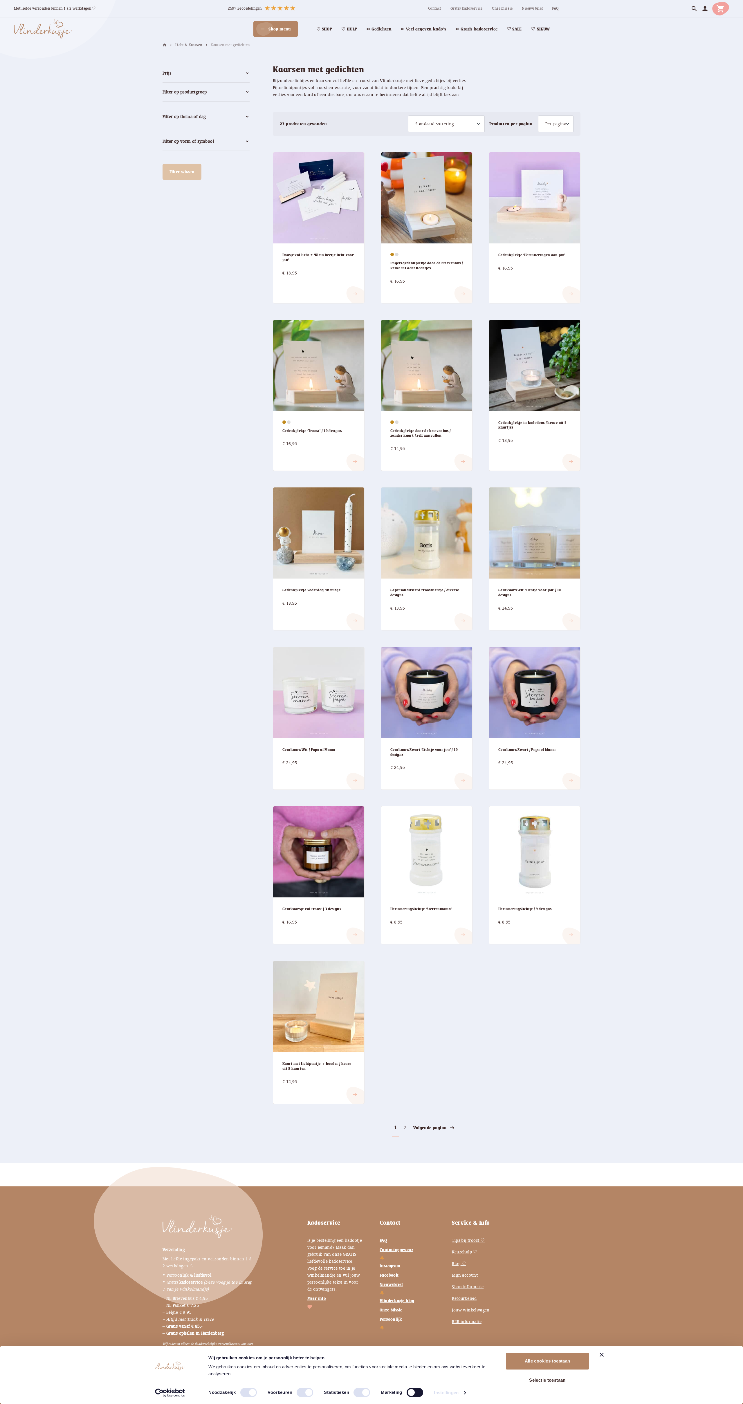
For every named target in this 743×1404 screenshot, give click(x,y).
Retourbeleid (464, 1298)
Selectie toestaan (547, 1380)
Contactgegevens (396, 1249)
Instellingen (446, 1392)
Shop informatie (468, 1286)
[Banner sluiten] (602, 1355)
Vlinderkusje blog (397, 1300)
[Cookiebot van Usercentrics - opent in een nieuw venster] (170, 1392)
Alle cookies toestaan (547, 1360)
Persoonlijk (391, 1319)
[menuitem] (434, 9)
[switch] (299, 1390)
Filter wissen (181, 171)
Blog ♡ (459, 1263)
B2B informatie (466, 1321)
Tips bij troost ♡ (468, 1240)
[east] (289, 289)
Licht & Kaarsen (188, 45)
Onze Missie (391, 1310)
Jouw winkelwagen (470, 1310)
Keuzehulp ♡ (464, 1252)
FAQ (383, 1240)
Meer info (316, 1298)
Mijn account (465, 1275)
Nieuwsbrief (391, 1284)
